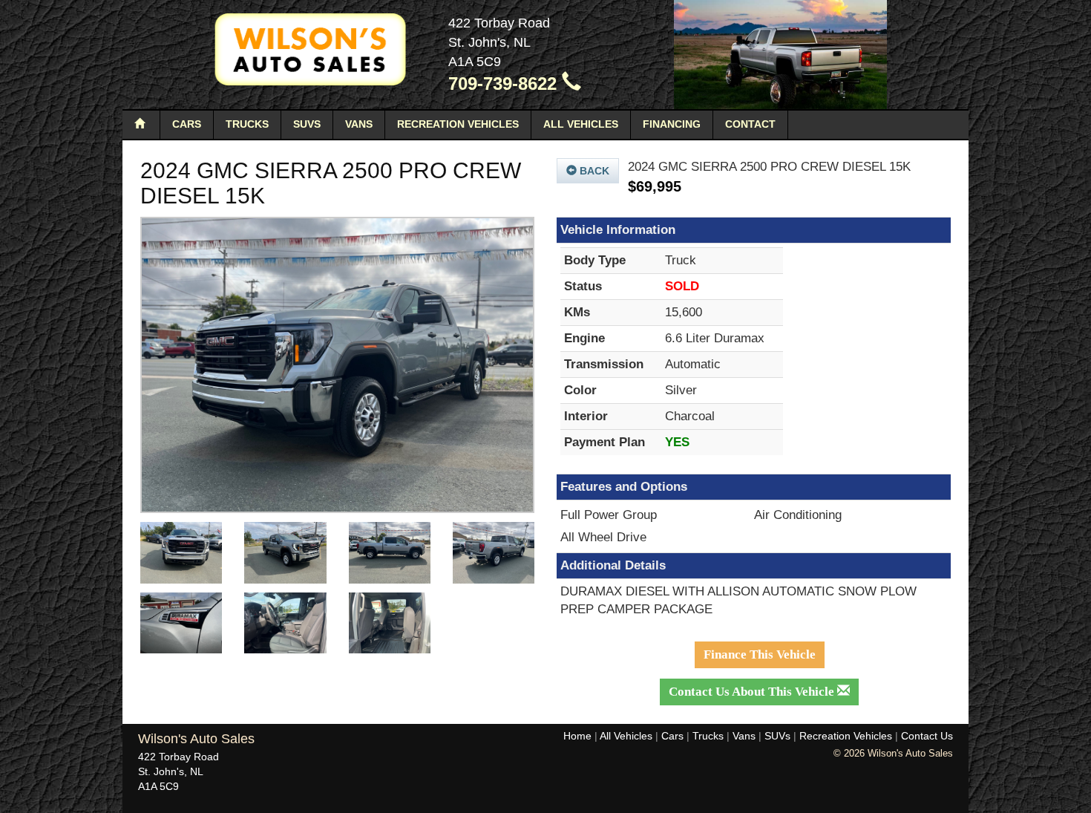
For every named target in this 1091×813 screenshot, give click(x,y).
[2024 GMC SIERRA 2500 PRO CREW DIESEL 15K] (337, 365)
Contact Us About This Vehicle (753, 692)
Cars (186, 124)
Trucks (247, 124)
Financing (672, 124)
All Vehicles (580, 124)
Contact (750, 124)
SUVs (307, 124)
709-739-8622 (505, 84)
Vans (359, 124)
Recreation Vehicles (458, 124)
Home (577, 736)
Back (593, 171)
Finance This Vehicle (760, 654)
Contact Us (927, 736)
